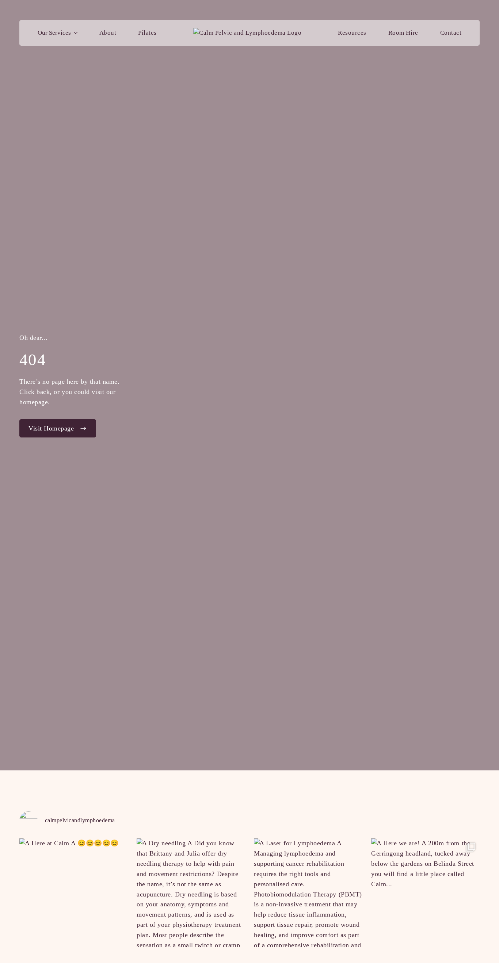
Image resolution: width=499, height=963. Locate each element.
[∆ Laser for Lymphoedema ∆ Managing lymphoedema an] (308, 892)
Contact (451, 32)
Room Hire (403, 32)
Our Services (54, 32)
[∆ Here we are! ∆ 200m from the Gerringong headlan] (425, 892)
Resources (352, 32)
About (108, 32)
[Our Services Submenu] (77, 33)
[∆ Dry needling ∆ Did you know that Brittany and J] (191, 892)
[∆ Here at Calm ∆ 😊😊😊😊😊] (73, 892)
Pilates (147, 32)
